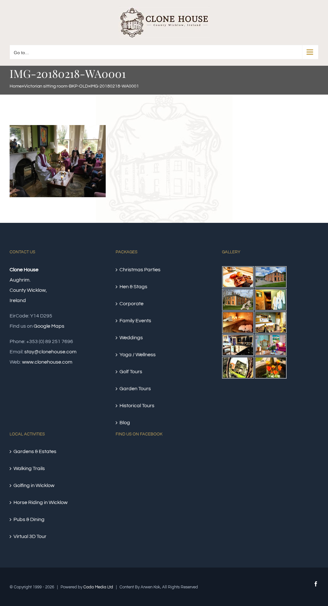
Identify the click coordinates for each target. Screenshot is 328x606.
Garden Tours (135, 388)
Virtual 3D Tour (29, 536)
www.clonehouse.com (47, 362)
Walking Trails (29, 468)
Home (16, 86)
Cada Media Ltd (98, 587)
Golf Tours (130, 371)
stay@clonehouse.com (50, 351)
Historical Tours (136, 405)
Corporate (131, 303)
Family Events (135, 320)
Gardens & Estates (34, 451)
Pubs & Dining (29, 519)
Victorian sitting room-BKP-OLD (56, 86)
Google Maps (49, 326)
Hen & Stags (133, 286)
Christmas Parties (139, 269)
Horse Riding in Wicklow (40, 502)
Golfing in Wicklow (33, 485)
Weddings (131, 337)
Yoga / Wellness (137, 354)
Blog (124, 422)
